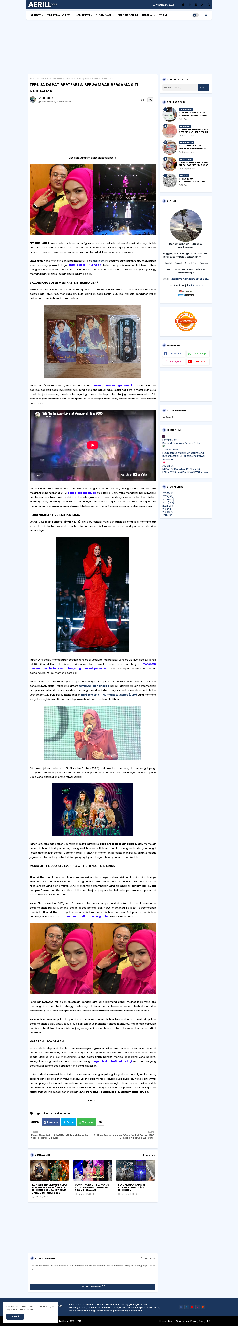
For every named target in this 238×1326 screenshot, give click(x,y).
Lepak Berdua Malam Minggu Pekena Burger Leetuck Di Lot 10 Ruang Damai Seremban (183, 456)
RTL (209, 1321)
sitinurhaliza (44, 78)
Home (33, 78)
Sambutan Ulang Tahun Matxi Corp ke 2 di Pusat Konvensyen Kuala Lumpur (194, 167)
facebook (176, 353)
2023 (168, 502)
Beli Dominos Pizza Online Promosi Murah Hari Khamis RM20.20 (193, 148)
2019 (168, 515)
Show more (148, 1155)
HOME (37, 15)
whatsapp (200, 353)
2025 (167, 496)
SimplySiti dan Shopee (94, 686)
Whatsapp (88, 1122)
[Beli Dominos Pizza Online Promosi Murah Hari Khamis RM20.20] (169, 147)
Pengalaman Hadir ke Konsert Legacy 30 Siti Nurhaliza (132, 1187)
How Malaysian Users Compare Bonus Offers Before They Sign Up (193, 115)
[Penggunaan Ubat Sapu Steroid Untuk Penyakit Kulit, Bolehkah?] (169, 131)
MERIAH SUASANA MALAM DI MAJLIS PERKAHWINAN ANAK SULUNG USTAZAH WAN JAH (185, 472)
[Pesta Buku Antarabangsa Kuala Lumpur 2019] (169, 180)
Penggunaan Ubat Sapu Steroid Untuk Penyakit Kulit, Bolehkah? (193, 132)
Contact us (182, 1321)
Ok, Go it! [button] (15, 1316)
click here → (196, 285)
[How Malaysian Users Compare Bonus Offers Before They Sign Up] (169, 114)
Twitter (70, 1122)
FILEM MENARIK (104, 15)
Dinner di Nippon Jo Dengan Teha (181, 443)
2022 (168, 505)
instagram (175, 361)
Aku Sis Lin (168, 465)
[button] (206, 15)
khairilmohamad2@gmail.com (190, 279)
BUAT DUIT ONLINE (128, 15)
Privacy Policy (198, 1321)
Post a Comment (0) (92, 1286)
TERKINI (162, 15)
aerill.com (99, 260)
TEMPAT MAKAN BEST (58, 15)
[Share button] (100, 1122)
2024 (168, 499)
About (171, 1321)
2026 (167, 493)
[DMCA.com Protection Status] (186, 296)
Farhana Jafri (169, 439)
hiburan (47, 1113)
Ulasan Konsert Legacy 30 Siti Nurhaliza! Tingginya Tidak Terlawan (92, 1187)
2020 (168, 512)
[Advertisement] (119, 45)
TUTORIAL (147, 15)
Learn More (26, 1309)
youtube (200, 361)
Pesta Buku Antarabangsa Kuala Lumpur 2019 (192, 181)
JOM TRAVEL (83, 15)
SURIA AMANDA (170, 449)
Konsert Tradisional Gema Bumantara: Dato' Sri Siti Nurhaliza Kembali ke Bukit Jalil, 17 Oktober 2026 (49, 1188)
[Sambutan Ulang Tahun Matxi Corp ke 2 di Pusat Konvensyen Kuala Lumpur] (169, 164)
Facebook (52, 1122)
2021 (167, 509)
